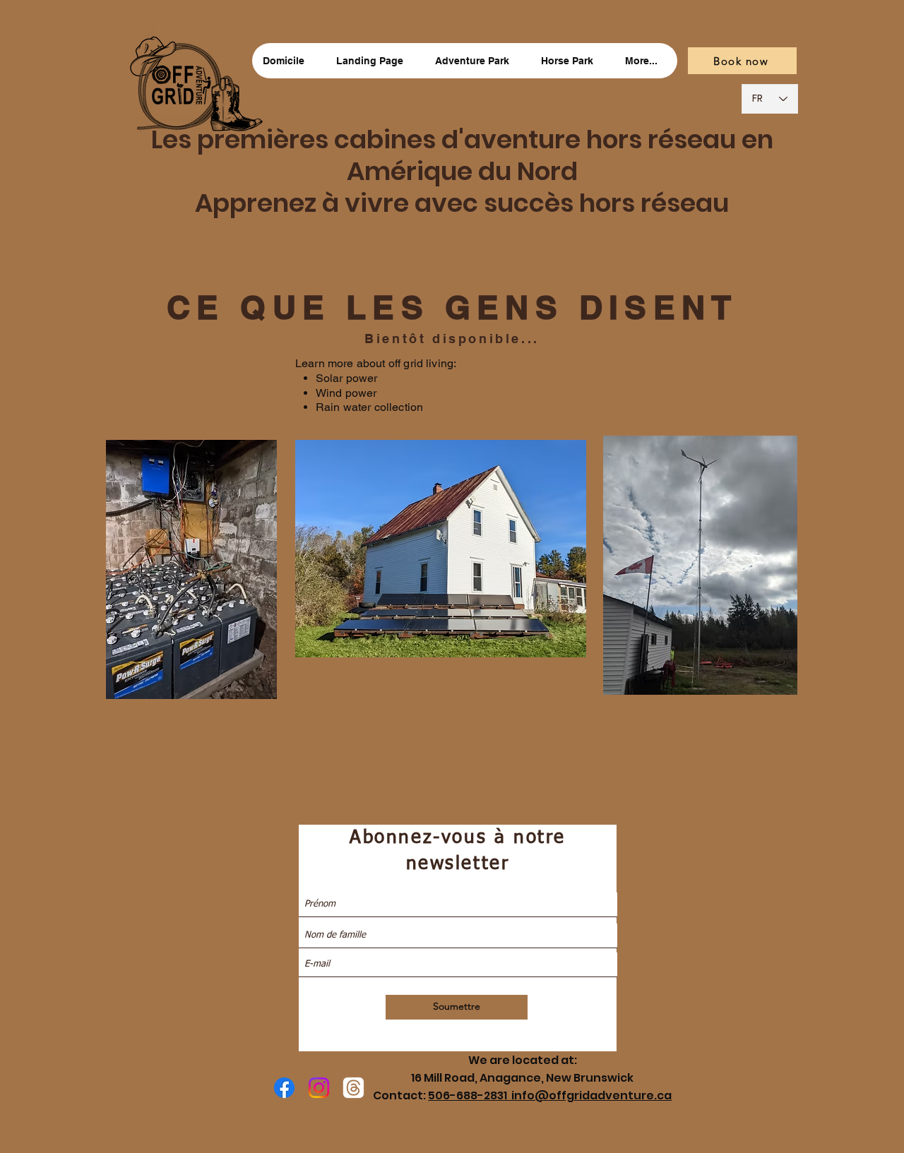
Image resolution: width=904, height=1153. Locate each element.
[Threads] (353, 1087)
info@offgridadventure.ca (591, 1095)
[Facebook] (284, 1087)
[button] (477, 60)
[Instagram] (319, 1087)
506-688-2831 (469, 1095)
